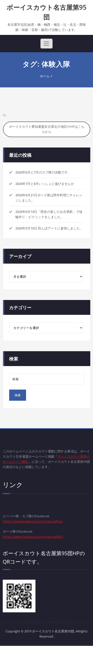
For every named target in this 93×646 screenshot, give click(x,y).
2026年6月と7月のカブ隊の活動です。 (43, 172)
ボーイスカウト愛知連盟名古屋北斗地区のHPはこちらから (46, 129)
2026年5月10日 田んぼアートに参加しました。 (49, 228)
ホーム (45, 76)
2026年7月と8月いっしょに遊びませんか (44, 183)
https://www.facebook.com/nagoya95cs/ (33, 521)
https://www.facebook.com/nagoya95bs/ (33, 536)
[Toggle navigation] (46, 44)
